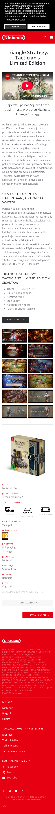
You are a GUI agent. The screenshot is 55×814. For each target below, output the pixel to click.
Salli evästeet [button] (39, 26)
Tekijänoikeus (10, 745)
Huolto (6, 719)
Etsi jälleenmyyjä (29, 603)
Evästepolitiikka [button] (37, 16)
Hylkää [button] (15, 26)
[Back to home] (13, 37)
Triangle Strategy (16, 320)
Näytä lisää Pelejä (39, 615)
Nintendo (7, 708)
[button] (45, 37)
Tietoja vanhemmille (14, 751)
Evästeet (7, 734)
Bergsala (7, 713)
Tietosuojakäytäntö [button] (14, 19)
